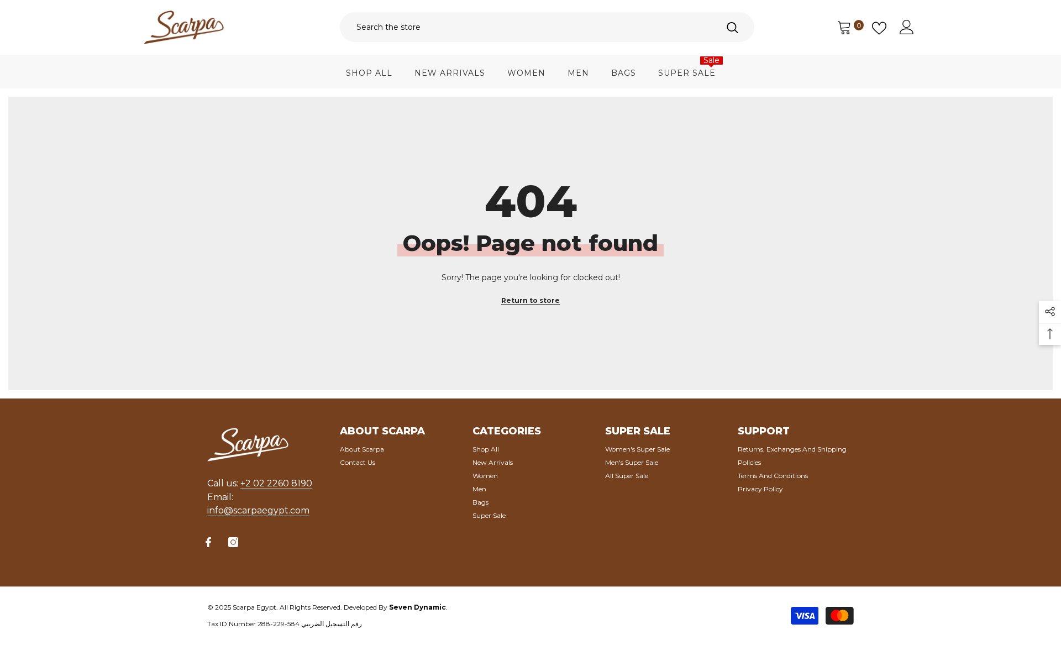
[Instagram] (233, 542)
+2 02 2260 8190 (276, 483)
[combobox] (525, 27)
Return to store (530, 300)
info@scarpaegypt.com (258, 510)
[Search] (547, 27)
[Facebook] (208, 542)
